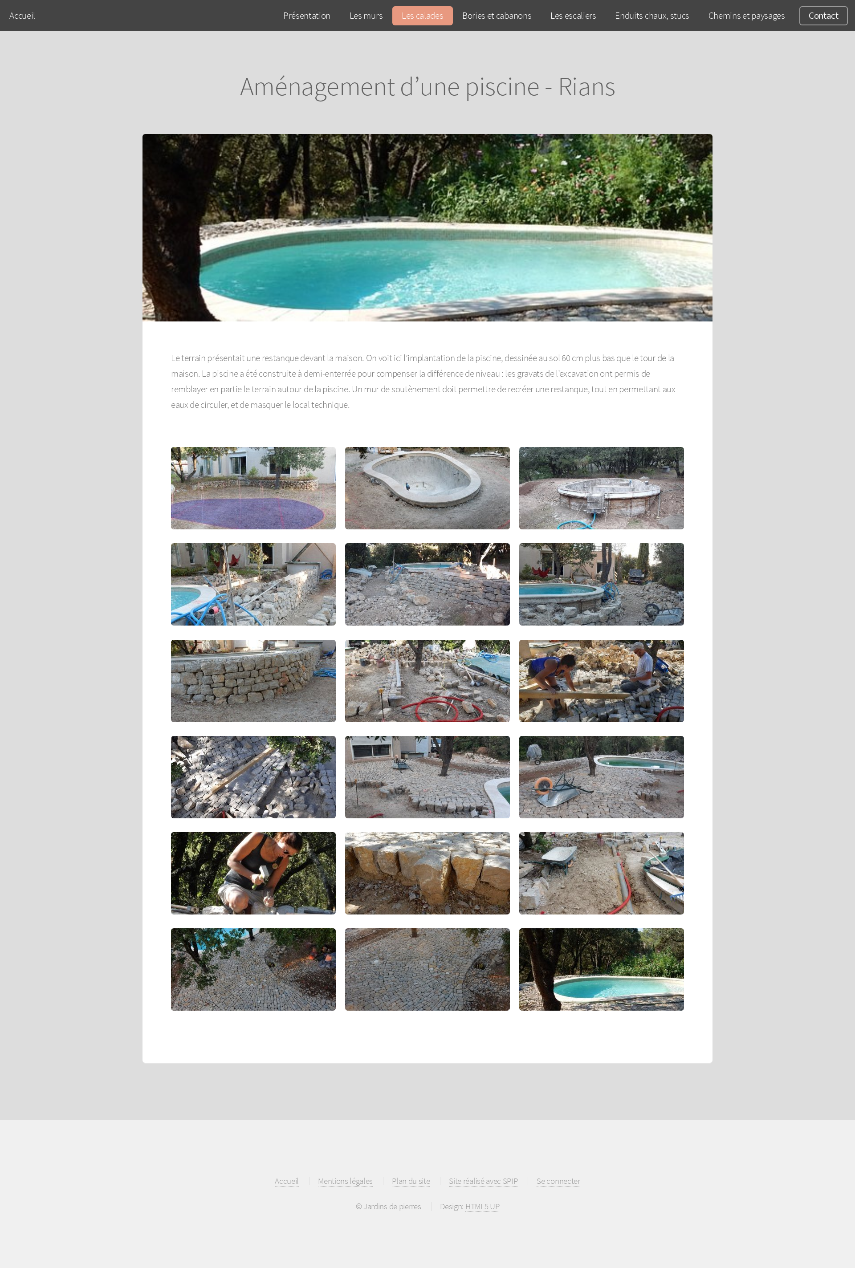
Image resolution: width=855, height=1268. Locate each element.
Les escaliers (573, 15)
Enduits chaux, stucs (652, 15)
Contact (824, 15)
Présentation (306, 15)
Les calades (422, 15)
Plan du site (411, 1180)
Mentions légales (345, 1180)
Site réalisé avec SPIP (483, 1180)
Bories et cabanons (496, 15)
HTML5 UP (482, 1206)
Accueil (22, 15)
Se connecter (558, 1180)
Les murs (366, 15)
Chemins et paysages (746, 15)
